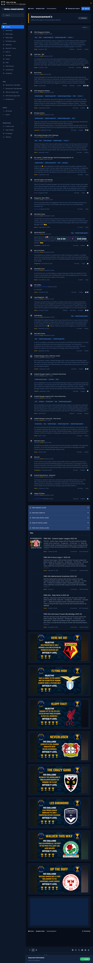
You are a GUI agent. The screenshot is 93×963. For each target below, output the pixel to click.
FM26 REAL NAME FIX (38, 513)
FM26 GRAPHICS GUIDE (39, 508)
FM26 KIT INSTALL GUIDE (39, 523)
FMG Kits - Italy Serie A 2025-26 (56, 595)
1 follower (71, 49)
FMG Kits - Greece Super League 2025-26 (60, 538)
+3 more (70, 37)
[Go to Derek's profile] (31, 32)
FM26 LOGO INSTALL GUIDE (40, 518)
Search (8, 15)
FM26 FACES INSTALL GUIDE (40, 528)
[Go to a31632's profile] (31, 356)
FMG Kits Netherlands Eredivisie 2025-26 (60, 576)
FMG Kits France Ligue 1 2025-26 (57, 557)
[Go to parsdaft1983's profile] (31, 285)
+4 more (80, 96)
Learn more (3, 3)
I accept (86, 959)
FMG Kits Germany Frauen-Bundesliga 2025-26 (63, 614)
